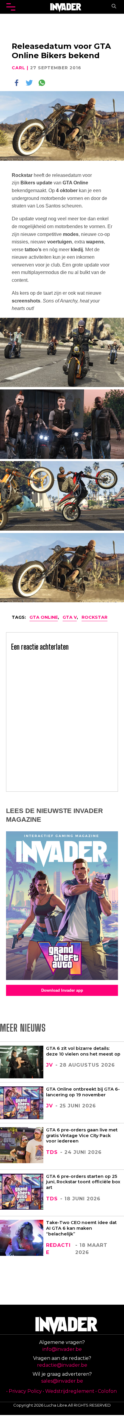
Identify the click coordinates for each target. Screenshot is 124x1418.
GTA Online (43, 617)
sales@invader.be (62, 1381)
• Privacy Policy (24, 1391)
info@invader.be (62, 1349)
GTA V (70, 617)
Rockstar (94, 617)
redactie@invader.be (62, 1365)
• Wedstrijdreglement (69, 1391)
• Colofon (106, 1391)
